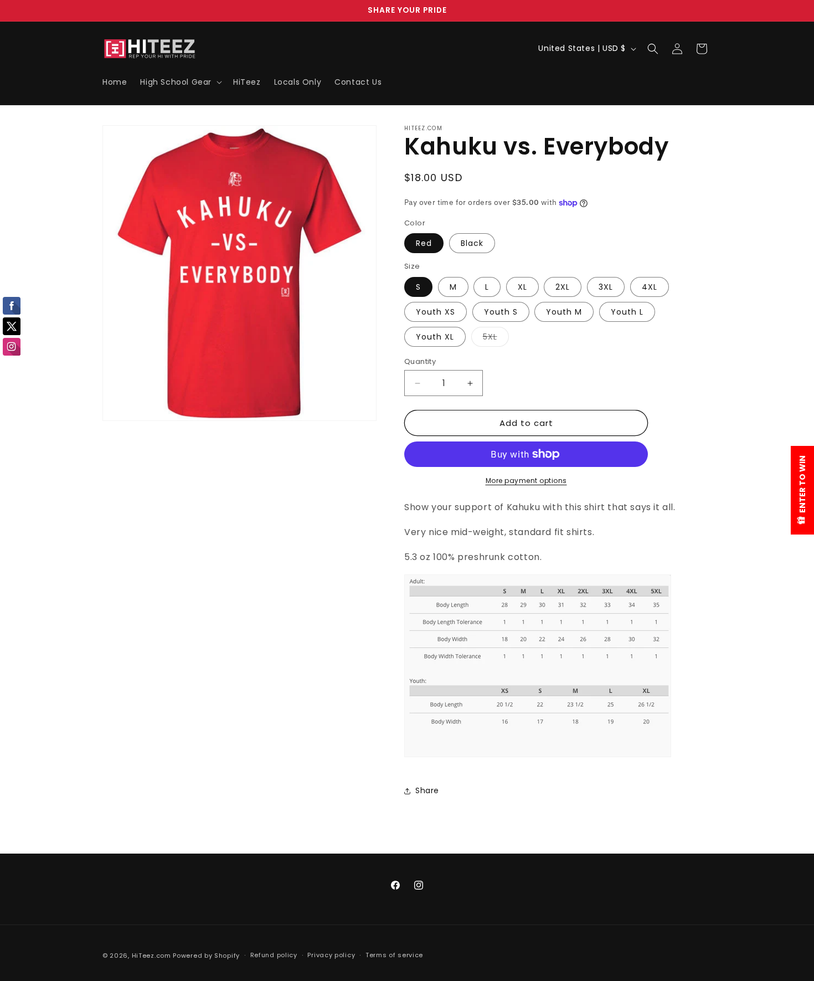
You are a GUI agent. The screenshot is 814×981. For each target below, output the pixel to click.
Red (424, 243)
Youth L (627, 311)
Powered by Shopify (206, 955)
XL (522, 286)
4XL (649, 286)
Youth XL (435, 336)
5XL (496, 339)
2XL (562, 286)
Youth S (501, 311)
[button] (179, 82)
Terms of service (394, 955)
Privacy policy (331, 955)
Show (802, 490)
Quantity (420, 361)
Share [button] (427, 790)
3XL (606, 286)
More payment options (526, 480)
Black (472, 243)
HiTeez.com (151, 955)
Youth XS (435, 311)
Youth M (564, 311)
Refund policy (273, 955)
